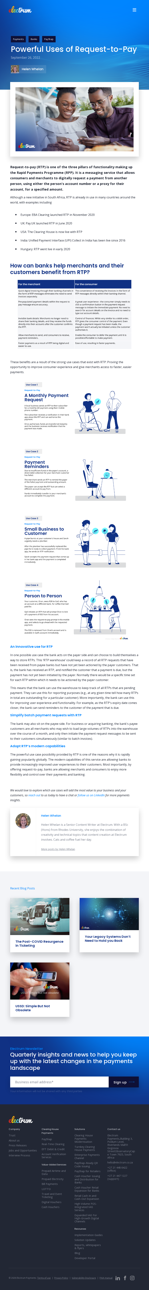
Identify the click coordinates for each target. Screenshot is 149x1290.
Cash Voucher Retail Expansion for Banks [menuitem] (86, 1189)
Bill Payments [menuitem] (50, 1184)
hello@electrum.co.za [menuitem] (120, 1162)
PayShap (49, 39)
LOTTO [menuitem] (46, 1189)
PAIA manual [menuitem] (106, 1277)
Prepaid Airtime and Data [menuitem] (54, 1172)
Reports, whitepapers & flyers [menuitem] (87, 1246)
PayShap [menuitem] (47, 1139)
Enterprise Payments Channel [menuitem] (87, 1156)
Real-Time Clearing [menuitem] (53, 1144)
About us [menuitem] (14, 1140)
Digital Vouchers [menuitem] (51, 1202)
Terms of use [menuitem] (44, 1277)
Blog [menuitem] (77, 1253)
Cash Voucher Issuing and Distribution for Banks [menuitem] (87, 1179)
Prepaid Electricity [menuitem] (52, 1179)
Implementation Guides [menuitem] (88, 1235)
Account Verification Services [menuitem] (54, 1155)
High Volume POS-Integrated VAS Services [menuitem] (85, 1207)
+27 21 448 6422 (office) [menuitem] (117, 1169)
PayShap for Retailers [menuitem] (87, 1171)
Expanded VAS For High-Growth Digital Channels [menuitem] (86, 1218)
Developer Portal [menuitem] (84, 1258)
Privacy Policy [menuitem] (61, 1277)
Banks (34, 39)
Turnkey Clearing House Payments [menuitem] (84, 1148)
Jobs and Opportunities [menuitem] (23, 1150)
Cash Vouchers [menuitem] (50, 1207)
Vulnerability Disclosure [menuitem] (84, 1277)
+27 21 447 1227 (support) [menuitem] (117, 1177)
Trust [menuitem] (12, 1135)
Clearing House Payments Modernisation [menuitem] (83, 1138)
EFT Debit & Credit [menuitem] (53, 1149)
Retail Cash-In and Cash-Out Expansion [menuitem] (86, 1197)
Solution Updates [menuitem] (85, 1240)
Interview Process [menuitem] (19, 1155)
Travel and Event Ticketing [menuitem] (52, 1195)
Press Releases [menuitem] (18, 1145)
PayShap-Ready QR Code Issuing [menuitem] (86, 1164)
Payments (18, 39)
